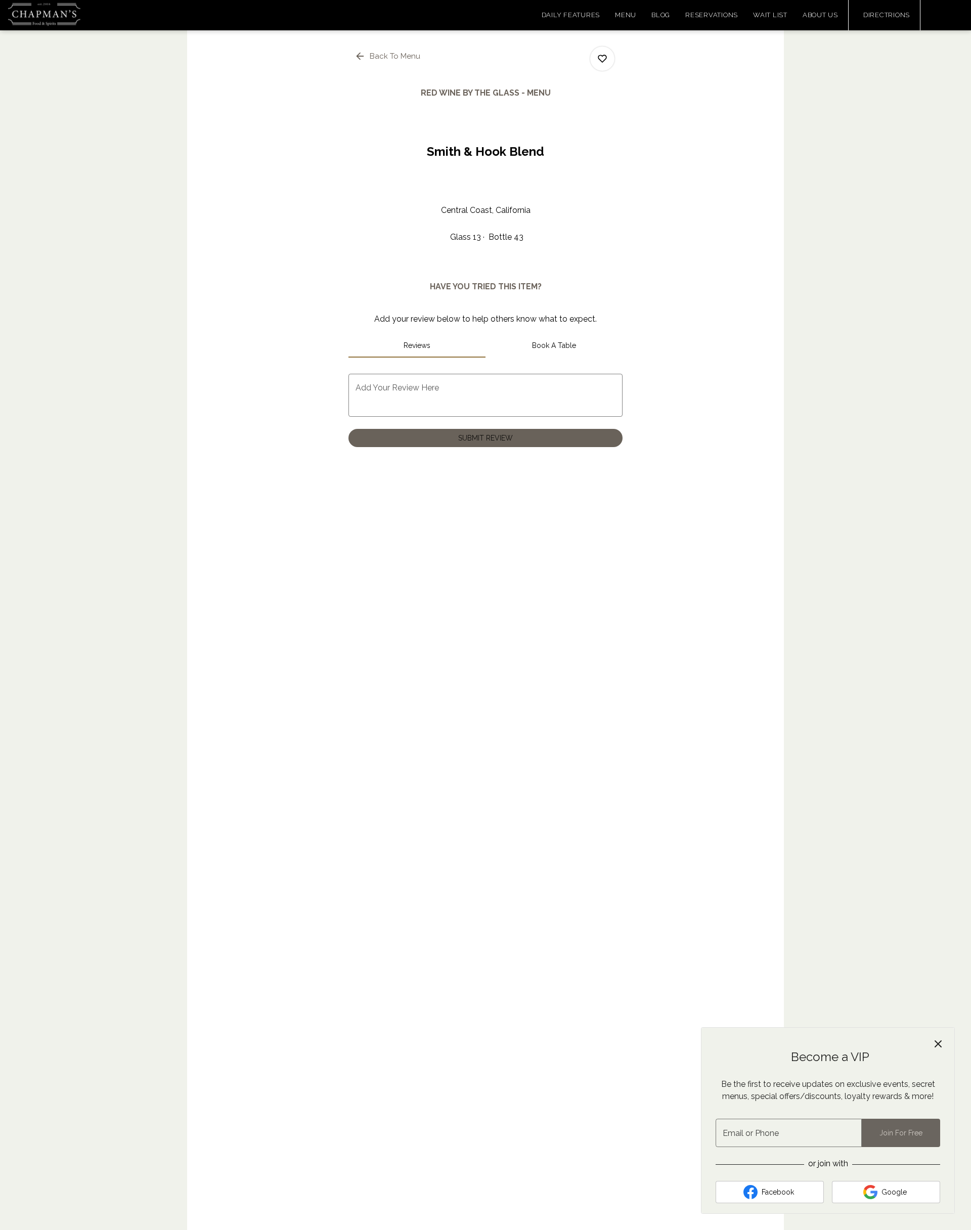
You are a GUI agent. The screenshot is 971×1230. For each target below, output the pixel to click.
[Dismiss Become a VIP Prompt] (938, 1044)
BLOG (660, 15)
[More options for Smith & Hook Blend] (602, 59)
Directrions (886, 15)
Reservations (711, 15)
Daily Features (571, 15)
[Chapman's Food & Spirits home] (53, 15)
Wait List (770, 15)
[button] (388, 56)
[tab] (417, 345)
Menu (625, 15)
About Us (820, 15)
